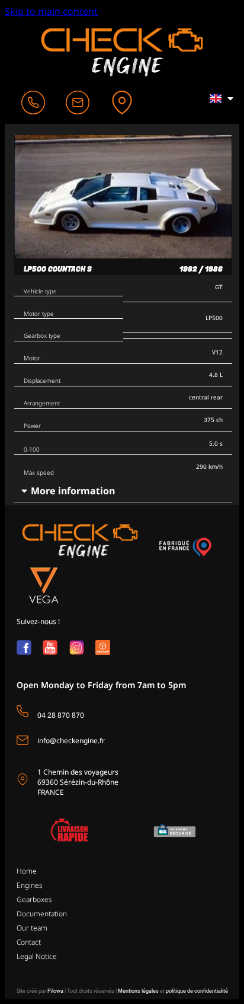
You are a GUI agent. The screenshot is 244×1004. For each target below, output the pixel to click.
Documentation (42, 914)
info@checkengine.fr (71, 741)
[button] (123, 491)
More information (73, 490)
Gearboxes (34, 899)
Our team (32, 928)
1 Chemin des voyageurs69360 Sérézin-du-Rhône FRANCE (77, 782)
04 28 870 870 (60, 715)
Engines (30, 885)
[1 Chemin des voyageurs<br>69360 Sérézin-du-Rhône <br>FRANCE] (22, 779)
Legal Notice (37, 956)
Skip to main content (51, 11)
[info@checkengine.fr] (22, 740)
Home (27, 871)
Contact (29, 942)
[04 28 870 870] (22, 711)
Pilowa (55, 991)
